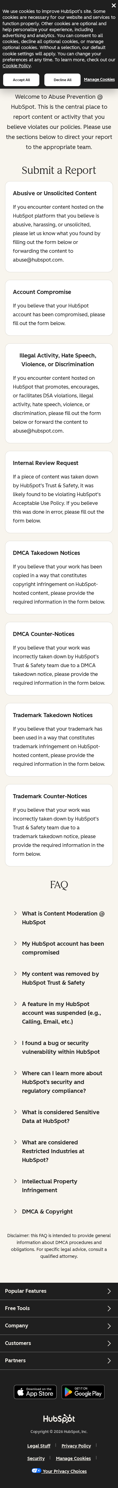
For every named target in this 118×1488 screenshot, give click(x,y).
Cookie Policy (17, 66)
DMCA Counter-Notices (43, 635)
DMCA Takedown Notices (46, 553)
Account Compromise (42, 292)
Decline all (62, 80)
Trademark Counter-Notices (50, 797)
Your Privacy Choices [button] (65, 1471)
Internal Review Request (45, 463)
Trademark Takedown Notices (53, 716)
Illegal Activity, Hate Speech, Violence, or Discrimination (54, 360)
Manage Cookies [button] (73, 1458)
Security (36, 1458)
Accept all (21, 80)
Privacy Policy (76, 1446)
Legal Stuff (38, 1446)
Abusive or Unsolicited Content (55, 194)
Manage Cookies (99, 79)
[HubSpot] (59, 1419)
